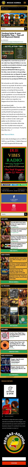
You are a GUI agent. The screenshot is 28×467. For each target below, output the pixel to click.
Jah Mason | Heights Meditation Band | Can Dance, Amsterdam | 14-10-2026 (18, 265)
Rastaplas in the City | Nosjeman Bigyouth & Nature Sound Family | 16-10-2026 (18, 277)
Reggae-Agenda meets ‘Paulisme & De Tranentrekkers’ (17, 360)
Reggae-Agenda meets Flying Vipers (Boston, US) (18, 367)
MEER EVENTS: (5, 255)
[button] (24, 2)
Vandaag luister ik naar (18, 41)
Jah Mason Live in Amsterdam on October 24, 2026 (19, 230)
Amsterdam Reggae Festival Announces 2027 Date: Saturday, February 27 (18, 245)
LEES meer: (4, 329)
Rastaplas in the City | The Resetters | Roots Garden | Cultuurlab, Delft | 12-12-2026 (17, 271)
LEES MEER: (4, 219)
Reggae (11, 41)
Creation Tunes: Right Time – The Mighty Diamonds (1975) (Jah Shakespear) (17, 334)
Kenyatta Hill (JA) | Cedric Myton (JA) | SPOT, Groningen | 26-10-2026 (18, 259)
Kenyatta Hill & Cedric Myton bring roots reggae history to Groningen (18, 224)
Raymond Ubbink (5, 41)
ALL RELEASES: (5, 286)
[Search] (25, 28)
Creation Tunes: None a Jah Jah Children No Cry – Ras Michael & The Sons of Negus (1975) (18, 344)
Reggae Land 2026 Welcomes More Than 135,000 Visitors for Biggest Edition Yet (19, 238)
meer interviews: (7, 355)
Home (3, 7)
